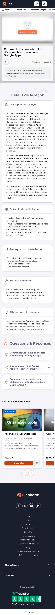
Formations (21, 10)
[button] (24, 473)
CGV (28, 524)
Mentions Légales (28, 540)
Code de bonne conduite (28, 551)
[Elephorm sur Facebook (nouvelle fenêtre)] (18, 505)
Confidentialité (28, 528)
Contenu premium (27, 32)
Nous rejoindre (28, 536)
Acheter (20, 463)
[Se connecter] (44, 3)
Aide (28, 517)
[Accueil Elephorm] (28, 495)
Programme (29, 612)
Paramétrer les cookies (28, 544)
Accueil (8, 10)
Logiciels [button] (9, 575)
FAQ (28, 520)
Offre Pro (28, 532)
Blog (28, 547)
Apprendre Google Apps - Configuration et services (41, 10)
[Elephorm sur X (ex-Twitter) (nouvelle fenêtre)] (25, 505)
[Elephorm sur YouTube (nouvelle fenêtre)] (31, 505)
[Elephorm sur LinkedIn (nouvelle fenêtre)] (38, 505)
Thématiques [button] (12, 565)
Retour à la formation (6, 62)
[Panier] (36, 3)
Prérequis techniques (28, 555)
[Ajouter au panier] (36, 463)
